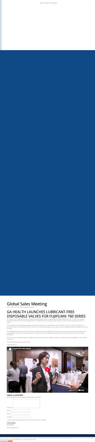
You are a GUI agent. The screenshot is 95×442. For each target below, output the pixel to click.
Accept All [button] (10, 441)
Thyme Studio (19, 307)
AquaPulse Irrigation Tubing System (48, 3)
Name (9, 410)
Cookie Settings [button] (4, 441)
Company (9, 417)
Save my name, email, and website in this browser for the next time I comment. (27, 420)
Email (8, 413)
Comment (10, 407)
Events (32, 307)
